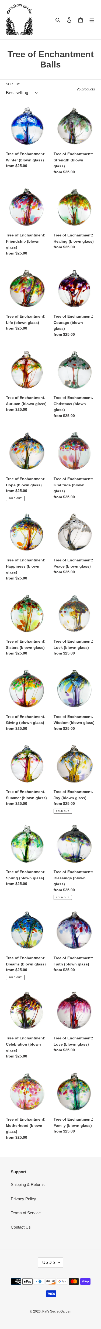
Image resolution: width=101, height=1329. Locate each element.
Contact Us (21, 1227)
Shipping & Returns (28, 1184)
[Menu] (91, 20)
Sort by (13, 84)
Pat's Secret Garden (56, 1311)
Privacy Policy (23, 1198)
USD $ (48, 1262)
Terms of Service (26, 1213)
